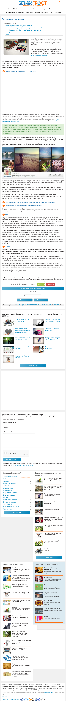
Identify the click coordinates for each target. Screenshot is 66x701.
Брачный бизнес (8, 486)
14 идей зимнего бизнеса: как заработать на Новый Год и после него (53, 519)
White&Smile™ (49, 577)
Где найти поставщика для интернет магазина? (52, 533)
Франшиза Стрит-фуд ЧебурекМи (51, 568)
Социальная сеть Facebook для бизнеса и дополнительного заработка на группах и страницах (21, 578)
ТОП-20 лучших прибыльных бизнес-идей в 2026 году (53, 479)
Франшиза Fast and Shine (52, 608)
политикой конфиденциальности (25, 465)
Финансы (19, 9)
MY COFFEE (48, 600)
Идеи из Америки (8, 509)
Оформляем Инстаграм (51, 509)
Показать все (49, 557)
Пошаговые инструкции (40, 9)
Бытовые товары (8, 490)
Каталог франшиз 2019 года (15, 12)
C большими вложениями (11, 476)
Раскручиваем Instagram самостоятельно (52, 494)
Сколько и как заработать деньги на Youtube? (20, 648)
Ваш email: (33, 291)
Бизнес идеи (27, 9)
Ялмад (46, 616)
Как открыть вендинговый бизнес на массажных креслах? (20, 625)
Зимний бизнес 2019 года (11, 506)
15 (53, 284)
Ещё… (52, 12)
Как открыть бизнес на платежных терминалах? (20, 616)
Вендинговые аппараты (10, 492)
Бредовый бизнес (8, 488)
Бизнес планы (53, 9)
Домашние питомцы (9, 502)
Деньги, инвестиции (9, 495)
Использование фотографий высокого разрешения (24, 30)
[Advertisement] (33, 93)
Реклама (58, 12)
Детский (5, 497)
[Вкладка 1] (35, 627)
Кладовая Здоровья (50, 593)
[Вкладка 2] (40, 627)
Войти (60, 2)
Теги (9, 32)
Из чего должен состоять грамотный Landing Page (20, 585)
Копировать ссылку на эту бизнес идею (33, 288)
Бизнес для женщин (9, 483)
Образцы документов (41, 12)
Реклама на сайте (14, 699)
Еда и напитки (7, 504)
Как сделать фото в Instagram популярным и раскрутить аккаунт (22, 330)
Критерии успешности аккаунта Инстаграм (18, 25)
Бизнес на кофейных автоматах (50, 502)
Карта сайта (4, 696)
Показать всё (17, 512)
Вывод (7, 34)
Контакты (5, 699)
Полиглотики (48, 585)
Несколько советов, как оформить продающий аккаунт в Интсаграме (27, 28)
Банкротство (29, 12)
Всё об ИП (11, 9)
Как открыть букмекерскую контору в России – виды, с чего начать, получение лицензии (20, 634)
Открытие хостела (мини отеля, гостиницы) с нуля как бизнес (21, 665)
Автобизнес (6, 479)
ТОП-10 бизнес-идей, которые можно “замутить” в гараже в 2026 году (53, 487)
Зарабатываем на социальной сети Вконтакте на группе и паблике (20, 569)
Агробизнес (6, 481)
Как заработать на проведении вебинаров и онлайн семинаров (20, 657)
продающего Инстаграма (39, 55)
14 (44, 284)
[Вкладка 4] (45, 627)
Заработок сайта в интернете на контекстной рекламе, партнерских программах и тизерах (21, 674)
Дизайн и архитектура (10, 499)
